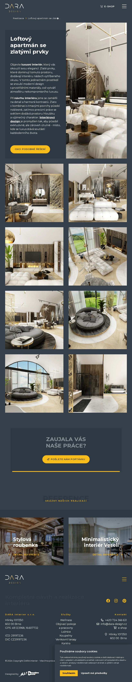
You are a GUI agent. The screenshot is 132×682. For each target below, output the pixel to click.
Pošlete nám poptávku (68, 459)
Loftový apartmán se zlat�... (44, 18)
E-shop (109, 6)
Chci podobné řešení (30, 149)
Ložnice (66, 631)
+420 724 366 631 (116, 620)
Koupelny (66, 635)
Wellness (66, 620)
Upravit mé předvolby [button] (94, 673)
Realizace (18, 18)
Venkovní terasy (66, 639)
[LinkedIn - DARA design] (124, 600)
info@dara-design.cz (114, 624)
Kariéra (65, 643)
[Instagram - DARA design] (115, 600)
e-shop (122, 627)
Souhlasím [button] (68, 673)
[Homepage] (14, 8)
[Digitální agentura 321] (29, 674)
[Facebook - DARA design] (108, 600)
